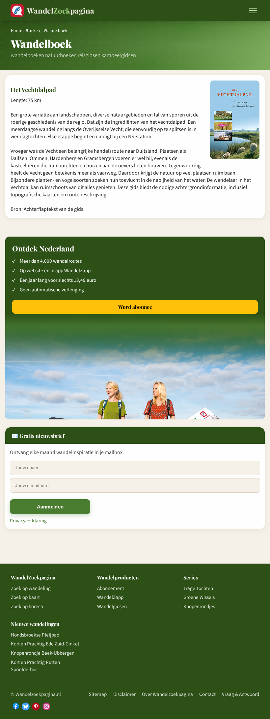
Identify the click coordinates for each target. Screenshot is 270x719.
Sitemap (98, 694)
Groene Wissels (199, 597)
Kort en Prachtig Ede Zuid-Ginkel (45, 643)
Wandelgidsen (112, 606)
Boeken (33, 31)
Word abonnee (135, 307)
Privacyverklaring (28, 520)
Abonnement (110, 588)
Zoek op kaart (25, 597)
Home (16, 31)
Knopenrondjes (199, 606)
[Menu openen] (252, 10)
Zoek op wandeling (31, 588)
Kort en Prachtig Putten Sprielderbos (35, 666)
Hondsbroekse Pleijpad (35, 634)
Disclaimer (124, 694)
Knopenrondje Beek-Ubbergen (42, 653)
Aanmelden (50, 506)
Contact (207, 694)
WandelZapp (110, 597)
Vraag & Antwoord (240, 694)
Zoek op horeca (27, 606)
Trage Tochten (198, 588)
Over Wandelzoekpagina (167, 694)
